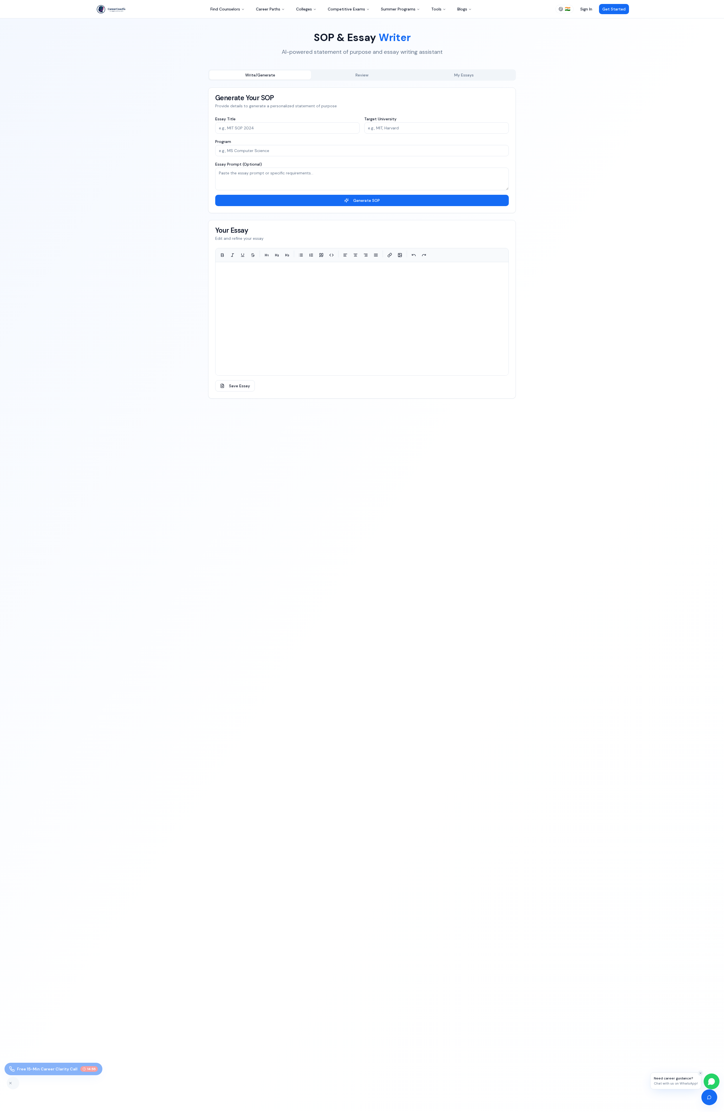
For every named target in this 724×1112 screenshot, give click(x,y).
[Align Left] (345, 255)
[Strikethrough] (252, 255)
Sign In (586, 9)
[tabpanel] (362, 243)
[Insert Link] (389, 255)
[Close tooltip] (700, 1073)
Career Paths (268, 9)
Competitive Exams (346, 9)
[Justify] (375, 255)
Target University (380, 118)
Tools (436, 9)
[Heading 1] (266, 255)
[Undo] (413, 255)
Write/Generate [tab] (260, 75)
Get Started (614, 9)
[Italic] (232, 255)
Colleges (304, 9)
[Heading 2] (276, 255)
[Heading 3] (287, 255)
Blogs (462, 9)
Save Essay (239, 385)
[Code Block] (331, 255)
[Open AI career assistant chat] (709, 1097)
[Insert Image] (399, 255)
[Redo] (423, 255)
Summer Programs (398, 9)
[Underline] (242, 255)
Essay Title (225, 118)
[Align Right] (365, 255)
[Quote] (321, 255)
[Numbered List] (311, 255)
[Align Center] (355, 255)
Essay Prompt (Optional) (238, 164)
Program (223, 141)
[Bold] (222, 255)
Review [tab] (362, 75)
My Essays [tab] (464, 75)
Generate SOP (366, 200)
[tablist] (362, 75)
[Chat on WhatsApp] (711, 1081)
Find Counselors (225, 9)
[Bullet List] (300, 255)
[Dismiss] (13, 1083)
